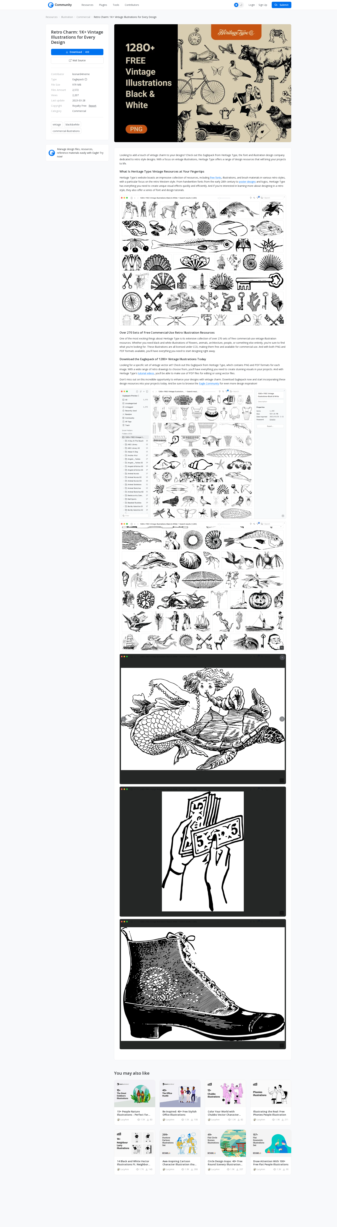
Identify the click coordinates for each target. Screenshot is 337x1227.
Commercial (83, 17)
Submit (284, 5)
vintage (57, 124)
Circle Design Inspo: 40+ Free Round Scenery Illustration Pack (225, 1163)
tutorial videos (146, 373)
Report (92, 105)
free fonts (215, 177)
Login (252, 5)
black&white (73, 124)
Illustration (67, 17)
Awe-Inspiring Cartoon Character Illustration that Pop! (179, 1163)
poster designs (247, 181)
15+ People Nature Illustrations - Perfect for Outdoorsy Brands (132, 1113)
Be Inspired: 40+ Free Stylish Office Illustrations (180, 1113)
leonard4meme (81, 74)
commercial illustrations (66, 131)
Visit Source (79, 60)
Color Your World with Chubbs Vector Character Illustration (223, 1113)
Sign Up (263, 5)
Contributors (132, 5)
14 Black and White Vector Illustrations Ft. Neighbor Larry (133, 1163)
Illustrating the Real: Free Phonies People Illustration (269, 1113)
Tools (116, 5)
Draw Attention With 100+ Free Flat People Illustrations (270, 1163)
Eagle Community (209, 383)
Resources (87, 5)
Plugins (103, 5)
